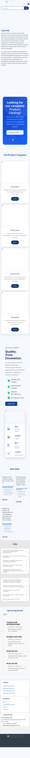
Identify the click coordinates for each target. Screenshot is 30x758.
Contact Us (5, 709)
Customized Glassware (9, 704)
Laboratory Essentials (8, 688)
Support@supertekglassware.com (11, 725)
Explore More (11, 403)
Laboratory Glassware (8, 686)
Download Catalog (14, 132)
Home (4, 702)
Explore (15, 199)
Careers (5, 707)
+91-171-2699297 (6, 723)
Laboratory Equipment (9, 691)
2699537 (14, 723)
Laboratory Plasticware (9, 693)
